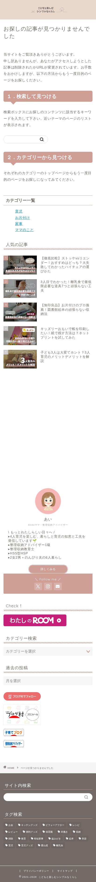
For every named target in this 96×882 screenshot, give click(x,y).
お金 (10, 825)
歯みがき (56, 838)
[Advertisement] (48, 426)
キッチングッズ (29, 825)
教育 (23, 838)
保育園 (49, 832)
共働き (64, 832)
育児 (19, 211)
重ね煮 (44, 845)
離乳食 (59, 845)
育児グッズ (27, 845)
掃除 (10, 838)
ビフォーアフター (55, 825)
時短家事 (38, 838)
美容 (84, 838)
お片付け (22, 218)
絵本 (71, 838)
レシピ (75, 825)
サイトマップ (65, 871)
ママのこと (24, 230)
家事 (19, 224)
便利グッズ (32, 832)
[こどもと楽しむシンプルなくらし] (48, 15)
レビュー (13, 832)
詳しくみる (48, 569)
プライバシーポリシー (36, 871)
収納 (78, 832)
